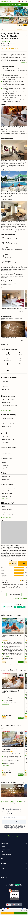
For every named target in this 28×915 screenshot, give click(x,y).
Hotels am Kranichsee (6, 751)
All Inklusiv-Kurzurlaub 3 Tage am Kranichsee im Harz (10, 748)
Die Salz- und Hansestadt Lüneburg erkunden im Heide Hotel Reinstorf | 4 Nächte (11, 691)
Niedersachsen (18, 801)
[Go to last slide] (24, 783)
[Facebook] (15, 839)
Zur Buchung (21, 311)
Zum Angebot (20, 717)
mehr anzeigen (24, 62)
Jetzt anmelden (14, 822)
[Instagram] (12, 839)
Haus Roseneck (6, 41)
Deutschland (10, 801)
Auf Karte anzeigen (5, 45)
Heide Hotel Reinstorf (6, 694)
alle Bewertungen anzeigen (14, 594)
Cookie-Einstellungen (6, 854)
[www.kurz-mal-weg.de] (6, 1)
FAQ (2, 851)
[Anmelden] (22, 1)
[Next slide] (26, 288)
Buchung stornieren (6, 849)
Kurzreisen (3, 801)
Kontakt (3, 846)
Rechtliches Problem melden (20, 598)
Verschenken (7, 913)
